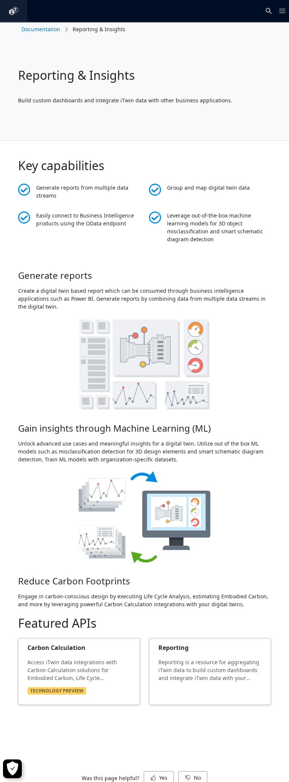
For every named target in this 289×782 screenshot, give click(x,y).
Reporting (173, 648)
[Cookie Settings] (12, 768)
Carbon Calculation (56, 648)
